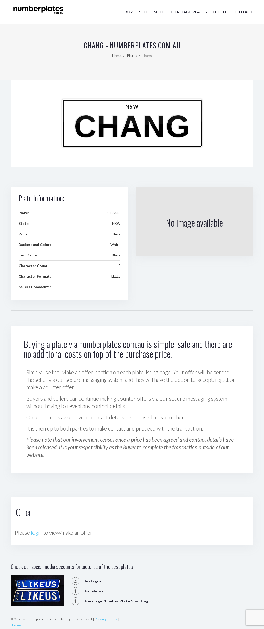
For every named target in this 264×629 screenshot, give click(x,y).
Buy (128, 11)
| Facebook (91, 591)
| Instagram (92, 581)
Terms (17, 625)
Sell (143, 11)
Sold (159, 11)
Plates (132, 55)
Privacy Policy (106, 619)
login (36, 532)
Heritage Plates (189, 11)
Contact (243, 11)
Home (117, 55)
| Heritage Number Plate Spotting (113, 601)
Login (219, 11)
